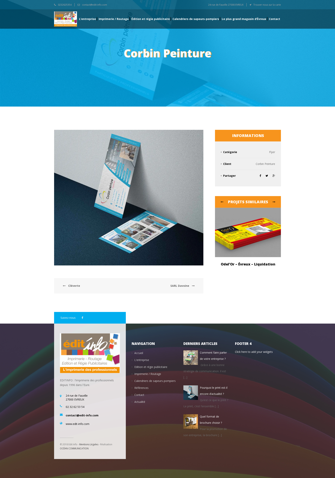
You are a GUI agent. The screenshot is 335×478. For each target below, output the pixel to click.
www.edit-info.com (77, 424)
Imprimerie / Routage (114, 19)
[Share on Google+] (274, 175)
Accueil (138, 353)
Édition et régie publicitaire (150, 19)
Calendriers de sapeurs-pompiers (196, 19)
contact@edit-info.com (94, 4)
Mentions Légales (88, 444)
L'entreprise (141, 360)
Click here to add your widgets (254, 352)
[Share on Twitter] (267, 175)
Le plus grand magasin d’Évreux (244, 19)
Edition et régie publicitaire (150, 367)
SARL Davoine (180, 286)
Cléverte (74, 286)
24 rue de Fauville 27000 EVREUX (225, 4)
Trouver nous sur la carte (267, 4)
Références (141, 388)
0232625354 (64, 4)
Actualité (139, 402)
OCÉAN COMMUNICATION (74, 448)
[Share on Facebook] (261, 175)
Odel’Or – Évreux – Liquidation (248, 264)
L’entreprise (87, 19)
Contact (274, 19)
